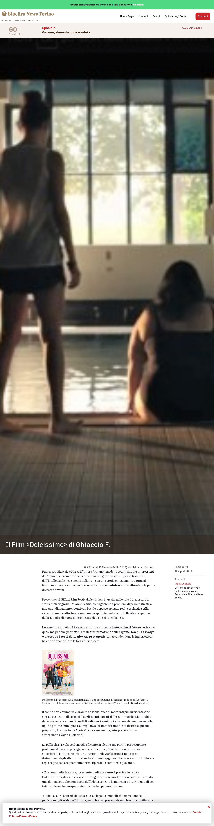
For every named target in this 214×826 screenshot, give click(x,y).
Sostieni (138, 4)
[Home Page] (28, 16)
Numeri (143, 16)
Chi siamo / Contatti (177, 16)
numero (192, 28)
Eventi (156, 16)
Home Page (127, 16)
